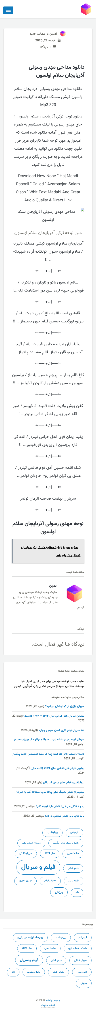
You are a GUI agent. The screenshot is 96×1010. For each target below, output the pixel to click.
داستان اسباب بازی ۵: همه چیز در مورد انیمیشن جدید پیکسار (48, 754)
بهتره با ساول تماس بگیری (66, 843)
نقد (77, 892)
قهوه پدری (74, 881)
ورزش (59, 892)
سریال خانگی (25, 853)
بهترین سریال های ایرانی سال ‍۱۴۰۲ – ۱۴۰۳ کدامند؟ (53, 716)
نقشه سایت (48, 1005)
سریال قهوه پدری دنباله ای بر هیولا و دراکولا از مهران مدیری (49, 739)
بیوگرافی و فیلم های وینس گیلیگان (63, 782)
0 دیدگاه (46, 47)
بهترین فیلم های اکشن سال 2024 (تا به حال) (57, 768)
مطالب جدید (37, 34)
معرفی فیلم (50, 881)
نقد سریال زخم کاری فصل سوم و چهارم (61, 730)
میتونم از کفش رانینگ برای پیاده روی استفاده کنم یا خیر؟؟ (50, 792)
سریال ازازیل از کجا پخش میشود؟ (64, 706)
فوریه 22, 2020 (46, 40)
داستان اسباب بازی (31, 843)
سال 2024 (50, 853)
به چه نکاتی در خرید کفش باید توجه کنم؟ (60, 806)
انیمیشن (74, 832)
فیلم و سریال (38, 867)
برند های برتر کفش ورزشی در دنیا (64, 816)
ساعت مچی (73, 853)
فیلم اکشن (73, 868)
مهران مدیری (25, 881)
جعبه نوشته (53, 1000)
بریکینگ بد (52, 832)
